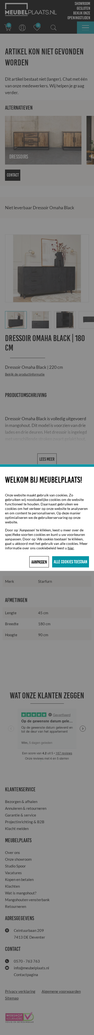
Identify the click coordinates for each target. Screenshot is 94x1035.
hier (71, 548)
